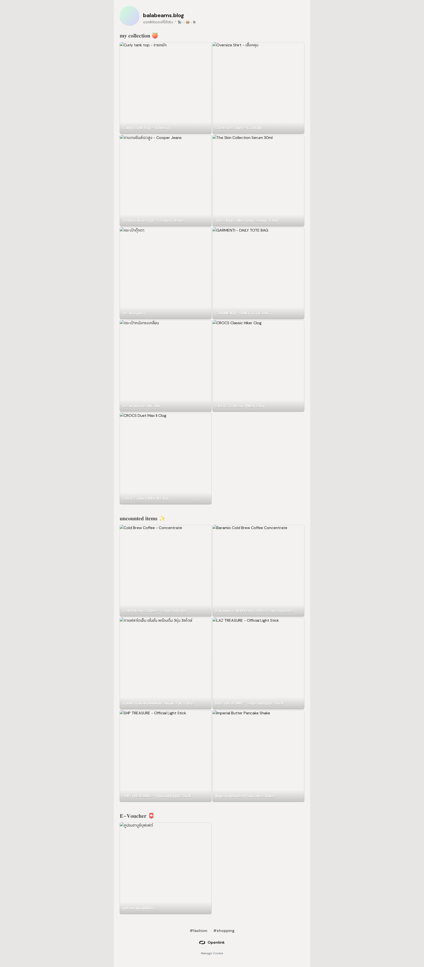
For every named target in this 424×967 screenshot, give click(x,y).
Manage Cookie (212, 953)
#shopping (224, 930)
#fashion (198, 930)
